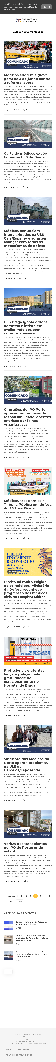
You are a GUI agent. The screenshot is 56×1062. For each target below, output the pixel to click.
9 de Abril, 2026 (14, 627)
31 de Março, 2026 (14, 881)
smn (5, 110)
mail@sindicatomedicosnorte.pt (31, 1041)
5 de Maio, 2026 (14, 187)
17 (11, 902)
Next (19, 902)
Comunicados (12, 64)
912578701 (18, 1043)
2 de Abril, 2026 (14, 800)
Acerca (9, 1050)
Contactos (23, 1050)
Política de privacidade (18, 1055)
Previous (11, 896)
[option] (28, 941)
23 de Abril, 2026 (14, 366)
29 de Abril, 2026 (14, 278)
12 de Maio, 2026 (14, 110)
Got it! (47, 7)
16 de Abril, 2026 (14, 457)
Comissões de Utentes (14, 490)
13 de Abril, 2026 (14, 538)
